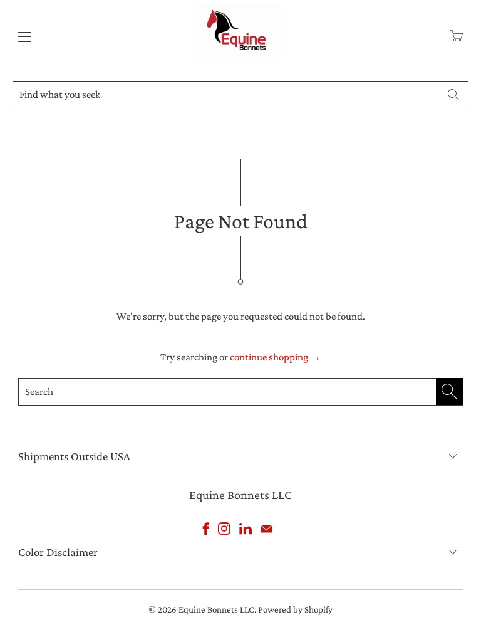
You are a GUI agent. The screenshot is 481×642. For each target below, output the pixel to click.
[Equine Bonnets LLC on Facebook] (206, 528)
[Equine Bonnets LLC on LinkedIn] (245, 528)
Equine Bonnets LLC (216, 609)
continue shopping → (275, 357)
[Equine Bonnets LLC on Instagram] (224, 528)
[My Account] (21, 36)
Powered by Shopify (295, 609)
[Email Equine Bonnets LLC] (266, 528)
